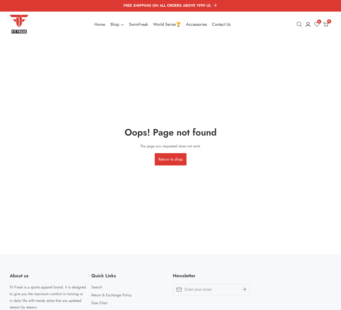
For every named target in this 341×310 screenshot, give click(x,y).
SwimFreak (138, 24)
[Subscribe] (244, 289)
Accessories (196, 24)
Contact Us (221, 24)
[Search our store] (300, 24)
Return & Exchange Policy (111, 295)
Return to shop (170, 159)
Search (96, 287)
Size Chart (99, 303)
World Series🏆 (167, 24)
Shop (114, 24)
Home (99, 24)
